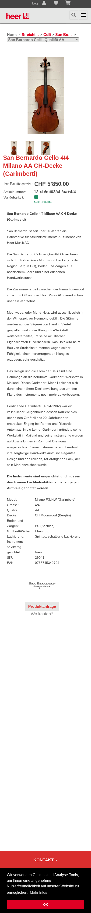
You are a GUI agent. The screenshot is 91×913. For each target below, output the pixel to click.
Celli (47, 35)
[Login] (44, 3)
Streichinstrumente (30, 35)
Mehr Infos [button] (38, 892)
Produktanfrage (42, 607)
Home (12, 35)
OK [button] (45, 904)
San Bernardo (64, 35)
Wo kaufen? (42, 614)
